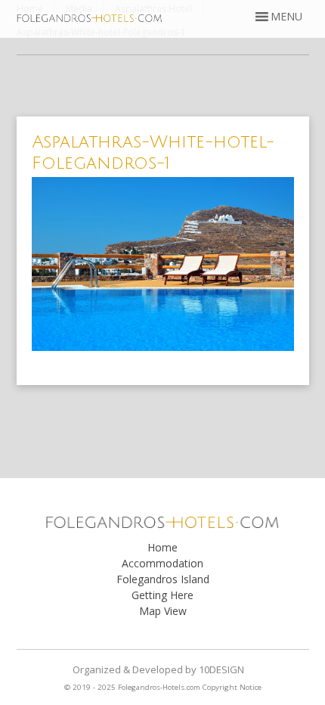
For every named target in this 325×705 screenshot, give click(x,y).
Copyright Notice (232, 687)
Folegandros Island (162, 579)
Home (162, 547)
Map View (163, 611)
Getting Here (162, 595)
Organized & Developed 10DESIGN (158, 669)
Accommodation (162, 563)
